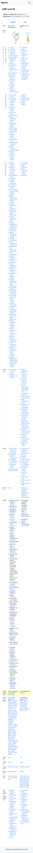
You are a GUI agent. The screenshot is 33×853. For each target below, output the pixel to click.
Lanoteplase (13, 459)
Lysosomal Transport (12, 187)
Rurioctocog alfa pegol (25, 484)
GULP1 (15, 718)
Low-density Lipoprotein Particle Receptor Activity (13, 103)
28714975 (12, 581)
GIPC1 (15, 716)
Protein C (23, 458)
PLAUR (10, 742)
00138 (9, 762)
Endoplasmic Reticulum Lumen (24, 55)
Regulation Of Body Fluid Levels (24, 801)
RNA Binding (13, 98)
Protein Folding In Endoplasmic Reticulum (25, 812)
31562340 (12, 597)
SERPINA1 (15, 746)
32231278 (12, 664)
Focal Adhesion (14, 73)
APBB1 (14, 702)
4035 (9, 757)
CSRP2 (10, 693)
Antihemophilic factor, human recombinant (13, 450)
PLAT (16, 740)
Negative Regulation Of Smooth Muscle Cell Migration (14, 225)
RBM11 (15, 743)
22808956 (23, 508)
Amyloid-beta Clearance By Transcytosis (13, 292)
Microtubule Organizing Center (13, 60)
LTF (9, 727)
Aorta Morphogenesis (13, 253)
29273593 (12, 641)
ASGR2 (25, 699)
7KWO (27, 785)
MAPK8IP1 (13, 727)
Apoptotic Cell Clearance (13, 259)
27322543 (12, 620)
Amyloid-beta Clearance (13, 288)
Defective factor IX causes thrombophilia (25, 405)
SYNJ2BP (10, 753)
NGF (9, 737)
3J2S (24, 781)
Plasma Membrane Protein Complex (14, 90)
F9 (8, 716)
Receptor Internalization (13, 239)
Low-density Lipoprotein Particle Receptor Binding (13, 804)
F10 (28, 701)
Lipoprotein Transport (12, 256)
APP (13, 704)
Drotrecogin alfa (25, 448)
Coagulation (24, 790)
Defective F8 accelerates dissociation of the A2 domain (25, 411)
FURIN (11, 716)
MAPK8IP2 (11, 729)
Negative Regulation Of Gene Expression (13, 206)
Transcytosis (13, 262)
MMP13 (10, 732)
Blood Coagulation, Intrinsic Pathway (24, 171)
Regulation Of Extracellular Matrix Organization (13, 316)
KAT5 (15, 724)
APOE (9, 704)
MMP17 (10, 735)
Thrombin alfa (24, 461)
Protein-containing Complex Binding (14, 148)
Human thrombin (25, 459)
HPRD (23, 16)
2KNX (15, 778)
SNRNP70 (13, 750)
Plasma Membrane (12, 67)
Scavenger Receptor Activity (12, 109)
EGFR (9, 715)
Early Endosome (14, 55)
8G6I (21, 787)
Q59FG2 (14, 771)
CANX (9, 708)
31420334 (25, 525)
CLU (12, 712)
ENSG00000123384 (13, 767)
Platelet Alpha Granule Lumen (25, 70)
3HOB (28, 779)
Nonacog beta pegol (24, 477)
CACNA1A (10, 707)
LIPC (9, 726)
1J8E (15, 776)
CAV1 (13, 708)
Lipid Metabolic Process (13, 176)
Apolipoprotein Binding (13, 132)
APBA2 (10, 702)
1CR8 (9, 776)
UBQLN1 (22, 710)
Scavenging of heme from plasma (13, 371)
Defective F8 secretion (24, 435)
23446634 (27, 516)
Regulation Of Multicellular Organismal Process (13, 833)
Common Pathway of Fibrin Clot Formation (24, 381)
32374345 (12, 675)
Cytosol (12, 63)
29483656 (12, 669)
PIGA (9, 694)
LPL (12, 726)
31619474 (12, 518)
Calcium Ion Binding (13, 113)
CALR (15, 707)
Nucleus (12, 47)
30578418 (12, 661)
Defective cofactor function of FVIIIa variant (25, 431)
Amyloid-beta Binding (13, 95)
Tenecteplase (13, 453)
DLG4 (16, 713)
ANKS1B (16, 701)
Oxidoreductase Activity (25, 100)
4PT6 (24, 782)
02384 (21, 762)
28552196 (12, 548)
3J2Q (21, 781)
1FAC (27, 776)
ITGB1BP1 (11, 724)
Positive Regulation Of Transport (13, 270)
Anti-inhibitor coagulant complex (24, 469)
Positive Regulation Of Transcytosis (13, 339)
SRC (13, 751)
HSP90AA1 (11, 721)
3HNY (24, 779)
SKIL (9, 750)
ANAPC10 (10, 701)
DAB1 (9, 713)
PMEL (12, 694)
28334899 (12, 590)
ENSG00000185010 (25, 767)
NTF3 (9, 738)
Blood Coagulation (24, 166)
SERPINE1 (11, 748)
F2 (20, 702)
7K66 (21, 785)
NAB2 (13, 693)
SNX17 (10, 751)
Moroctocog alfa (14, 470)
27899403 (12, 505)
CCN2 (14, 710)
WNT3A (10, 754)
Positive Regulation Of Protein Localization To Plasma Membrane (13, 332)
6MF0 (24, 784)
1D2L (12, 776)
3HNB (21, 779)
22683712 (12, 622)
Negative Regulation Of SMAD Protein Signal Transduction (13, 283)
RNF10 (13, 745)
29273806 (12, 519)
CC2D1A (10, 710)
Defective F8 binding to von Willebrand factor (25, 421)
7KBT (24, 785)
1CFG (21, 776)
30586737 (23, 513)
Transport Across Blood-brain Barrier (13, 304)
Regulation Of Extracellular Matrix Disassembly (13, 212)
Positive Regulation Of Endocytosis (13, 265)
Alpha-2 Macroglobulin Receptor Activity (13, 119)
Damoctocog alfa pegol (25, 480)
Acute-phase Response (24, 163)
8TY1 (24, 787)
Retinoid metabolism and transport (14, 375)
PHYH (21, 707)
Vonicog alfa (24, 462)
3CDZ (27, 778)
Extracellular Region (24, 48)
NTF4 (12, 738)
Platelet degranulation (24, 370)
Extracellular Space (24, 51)
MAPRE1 (10, 731)
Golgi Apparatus (14, 57)
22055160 (12, 503)
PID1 (13, 740)
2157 (21, 757)
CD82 (9, 712)
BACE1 (16, 704)
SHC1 (15, 748)
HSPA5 (21, 704)
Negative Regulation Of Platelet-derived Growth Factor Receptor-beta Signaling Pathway (14, 361)
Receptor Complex (12, 86)
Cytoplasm (12, 51)
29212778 (12, 557)
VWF (26, 710)
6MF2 (27, 784)
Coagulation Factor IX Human (13, 465)
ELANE (13, 715)
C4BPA (15, 705)
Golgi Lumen (24, 58)
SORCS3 (22, 693)
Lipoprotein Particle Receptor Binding (12, 157)
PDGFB (10, 740)
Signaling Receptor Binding (12, 791)
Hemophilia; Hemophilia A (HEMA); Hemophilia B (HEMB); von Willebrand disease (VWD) (25, 492)
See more (10, 837)
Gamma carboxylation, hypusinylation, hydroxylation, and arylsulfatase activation (25, 390)
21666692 (12, 623)
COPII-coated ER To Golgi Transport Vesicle (24, 66)
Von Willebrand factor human (13, 461)
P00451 (22, 771)
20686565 (12, 584)
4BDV (27, 781)
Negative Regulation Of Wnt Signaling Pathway (13, 234)
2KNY (9, 779)
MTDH (14, 735)
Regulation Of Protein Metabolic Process (13, 275)
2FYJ (9, 778)
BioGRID (13, 16)
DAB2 (12, 713)
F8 (25, 22)
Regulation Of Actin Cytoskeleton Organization (13, 249)
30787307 (12, 508)
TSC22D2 (26, 708)
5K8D (21, 784)
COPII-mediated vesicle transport (25, 397)
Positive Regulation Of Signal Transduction (13, 824)
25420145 (12, 552)
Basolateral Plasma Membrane (12, 77)
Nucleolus (12, 49)
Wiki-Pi (4, 2)
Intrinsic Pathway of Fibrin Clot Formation (24, 375)
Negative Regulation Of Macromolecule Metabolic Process (13, 199)
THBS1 (15, 753)
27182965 (12, 521)
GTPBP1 (10, 718)
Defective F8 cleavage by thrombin (24, 416)
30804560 (12, 606)
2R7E (24, 778)
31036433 (12, 525)
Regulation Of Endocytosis (13, 229)
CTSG (15, 712)
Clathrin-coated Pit (13, 70)
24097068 (12, 585)
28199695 (15, 601)
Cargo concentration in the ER (25, 401)
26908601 (23, 521)
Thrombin (23, 456)
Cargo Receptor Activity (14, 140)
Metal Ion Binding (12, 152)
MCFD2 (25, 705)
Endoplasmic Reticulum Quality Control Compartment (25, 818)
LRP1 (13, 22)
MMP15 (10, 734)
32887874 (12, 677)
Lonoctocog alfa (14, 469)
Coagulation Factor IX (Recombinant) (13, 456)
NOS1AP (13, 737)
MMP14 (14, 732)
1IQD (21, 778)
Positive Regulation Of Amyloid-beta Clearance (13, 310)
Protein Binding (13, 115)
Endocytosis (13, 178)
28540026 (12, 540)
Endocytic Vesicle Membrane (12, 82)
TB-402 (23, 455)
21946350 (12, 650)
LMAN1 (26, 704)
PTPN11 (10, 743)
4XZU (27, 782)
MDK (14, 731)
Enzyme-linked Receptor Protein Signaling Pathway (14, 192)
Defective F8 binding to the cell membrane (25, 426)
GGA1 (24, 702)
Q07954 (10, 771)
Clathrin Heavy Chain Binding (13, 128)
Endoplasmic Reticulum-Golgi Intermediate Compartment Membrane (25, 76)
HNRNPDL (10, 720)
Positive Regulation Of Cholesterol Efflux (13, 219)
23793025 (12, 625)
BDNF (9, 705)
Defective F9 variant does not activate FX (25, 439)
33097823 (12, 513)
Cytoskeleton (13, 65)
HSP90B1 (10, 723)
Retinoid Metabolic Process (12, 164)
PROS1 (22, 708)
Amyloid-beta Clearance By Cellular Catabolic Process (13, 299)
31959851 (12, 516)
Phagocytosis (13, 185)
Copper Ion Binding (24, 95)
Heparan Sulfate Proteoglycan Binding (14, 143)
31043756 (12, 543)
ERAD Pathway (25, 822)
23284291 (12, 658)
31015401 (12, 611)
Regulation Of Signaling (13, 819)
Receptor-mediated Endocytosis (13, 181)
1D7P (24, 776)
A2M (13, 699)
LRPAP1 (15, 726)
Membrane (12, 74)
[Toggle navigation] (29, 2)
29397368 (12, 593)
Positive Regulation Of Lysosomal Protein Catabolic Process (13, 351)
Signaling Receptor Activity (12, 136)
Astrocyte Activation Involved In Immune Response (12, 171)
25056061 (12, 668)
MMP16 (14, 734)
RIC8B (9, 745)
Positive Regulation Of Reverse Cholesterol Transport (13, 324)
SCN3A (10, 746)
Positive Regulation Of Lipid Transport (13, 243)
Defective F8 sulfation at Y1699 (24, 443)
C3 (12, 705)
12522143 (24, 14)
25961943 (12, 685)
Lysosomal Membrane (12, 53)
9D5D (27, 787)
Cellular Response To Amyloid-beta (13, 344)
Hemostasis (24, 175)
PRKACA (14, 742)
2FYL (12, 778)
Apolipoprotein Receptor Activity (13, 124)
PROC (25, 707)
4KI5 (21, 782)
